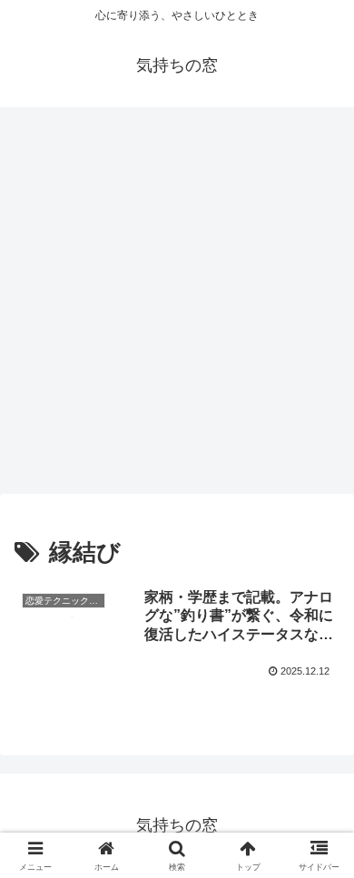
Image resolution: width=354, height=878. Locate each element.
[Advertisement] (177, 306)
